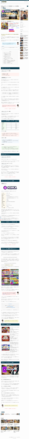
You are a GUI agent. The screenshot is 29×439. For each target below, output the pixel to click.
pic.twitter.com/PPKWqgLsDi (10, 306)
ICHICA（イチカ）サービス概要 (8, 53)
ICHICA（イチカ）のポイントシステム (8, 57)
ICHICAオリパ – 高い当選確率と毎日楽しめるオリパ (9, 61)
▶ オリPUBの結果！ (11, 29)
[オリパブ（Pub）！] (4, 1)
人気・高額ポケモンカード (23, 26)
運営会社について (6, 59)
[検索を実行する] (27, 6)
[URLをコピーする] (0, 222)
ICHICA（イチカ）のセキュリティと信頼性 (8, 58)
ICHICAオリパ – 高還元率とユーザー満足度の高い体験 (9, 60)
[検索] (27, 0)
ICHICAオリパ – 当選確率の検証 (7, 62)
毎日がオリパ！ (22, 27)
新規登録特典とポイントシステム (8, 54)
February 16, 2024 (13, 307)
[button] (0, 216)
